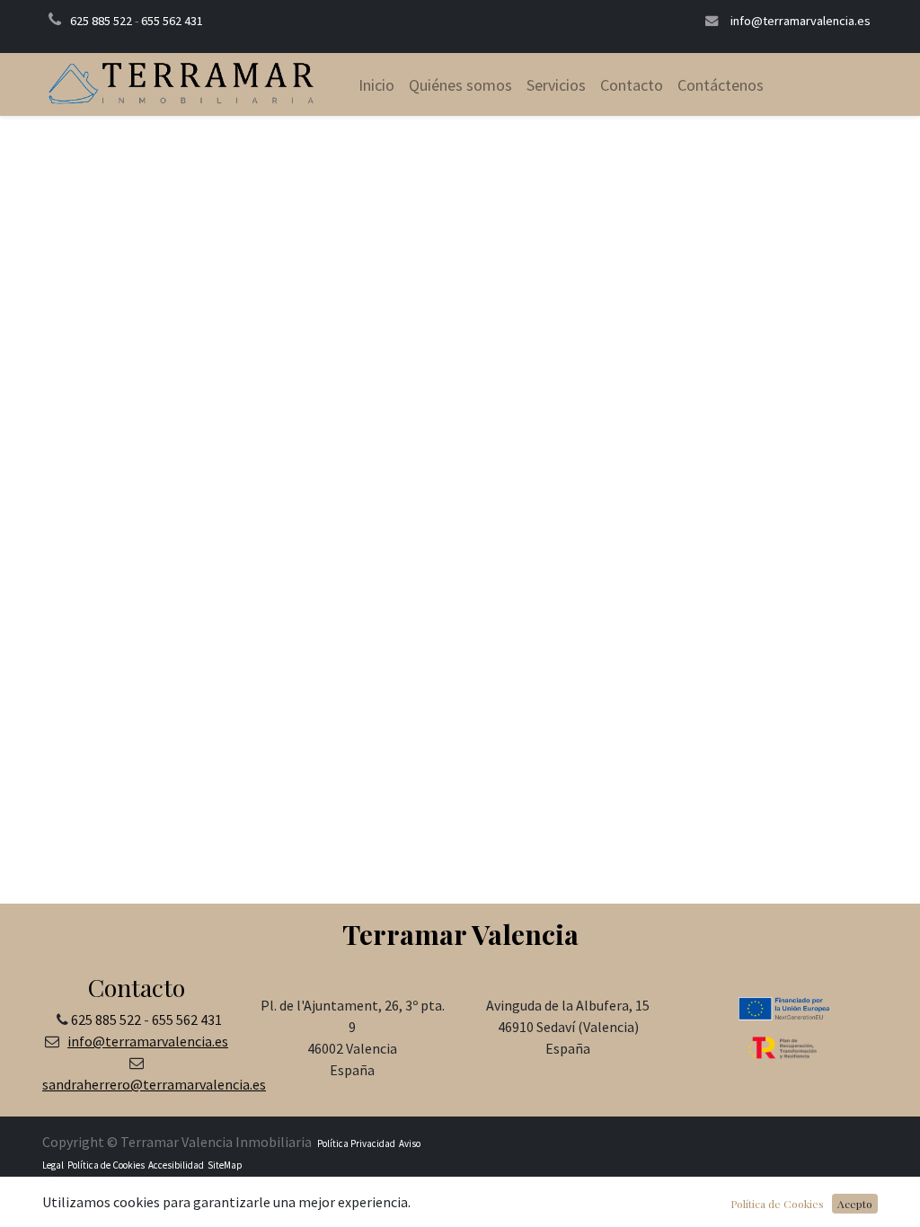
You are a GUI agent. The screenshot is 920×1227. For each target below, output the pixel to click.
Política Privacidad (356, 1143)
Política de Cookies (106, 1165)
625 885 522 (101, 21)
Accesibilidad (175, 1165)
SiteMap (224, 1165)
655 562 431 (172, 21)
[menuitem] (376, 85)
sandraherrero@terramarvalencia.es (154, 1084)
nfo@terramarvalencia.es (149, 1041)
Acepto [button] (854, 1203)
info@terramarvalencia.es (800, 21)
